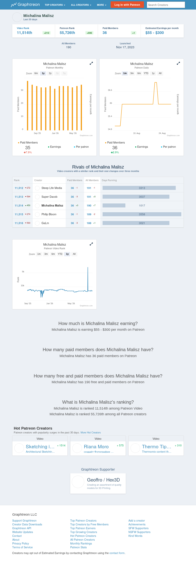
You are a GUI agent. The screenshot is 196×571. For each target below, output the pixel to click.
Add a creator (136, 520)
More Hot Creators (91, 432)
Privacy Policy (20, 543)
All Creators (80, 4)
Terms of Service (22, 547)
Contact (17, 536)
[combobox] (166, 5)
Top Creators (54, 4)
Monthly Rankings (81, 543)
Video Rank (23, 28)
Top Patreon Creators (83, 520)
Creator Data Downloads (27, 524)
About (15, 539)
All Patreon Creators (82, 539)
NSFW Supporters (139, 532)
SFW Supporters (138, 528)
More (101, 4)
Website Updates (22, 532)
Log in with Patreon (127, 4)
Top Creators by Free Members (89, 524)
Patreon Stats (78, 547)
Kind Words (135, 536)
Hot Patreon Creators (83, 536)
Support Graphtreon (24, 520)
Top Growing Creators (83, 532)
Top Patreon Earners (83, 528)
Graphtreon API (21, 528)
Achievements (136, 524)
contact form (117, 553)
